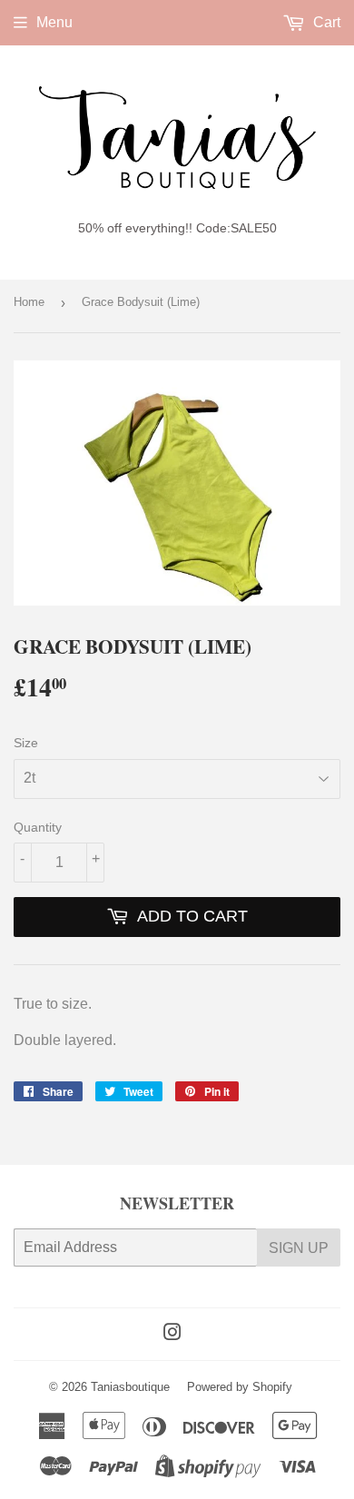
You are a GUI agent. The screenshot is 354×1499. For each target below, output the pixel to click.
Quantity (38, 827)
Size (26, 742)
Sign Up (299, 1248)
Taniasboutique (130, 1387)
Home (29, 302)
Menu (54, 22)
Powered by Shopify (239, 1387)
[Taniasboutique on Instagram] (172, 1334)
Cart (325, 22)
